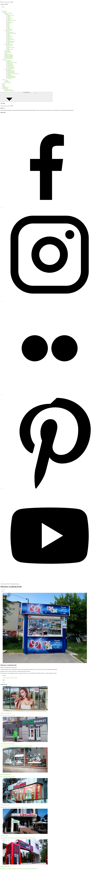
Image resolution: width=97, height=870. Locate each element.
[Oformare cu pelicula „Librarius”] (25, 772)
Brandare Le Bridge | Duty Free (5, 866)
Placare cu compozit (8, 58)
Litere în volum (10, 36)
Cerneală (6, 80)
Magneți (8, 23)
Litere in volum (3, 745)
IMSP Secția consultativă (9, 90)
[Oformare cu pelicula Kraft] (45, 662)
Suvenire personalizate (9, 57)
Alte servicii (9, 78)
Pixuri (6, 53)
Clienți (4, 85)
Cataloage (9, 19)
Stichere (8, 28)
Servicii (4, 59)
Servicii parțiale (7, 60)
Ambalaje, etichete (10, 15)
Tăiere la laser (9, 61)
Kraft (4, 682)
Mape (8, 24)
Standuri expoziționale (9, 56)
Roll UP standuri (8, 82)
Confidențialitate (6, 87)
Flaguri (8, 34)
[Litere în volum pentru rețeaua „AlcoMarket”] (25, 741)
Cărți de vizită (9, 18)
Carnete (8, 17)
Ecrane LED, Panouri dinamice (12, 73)
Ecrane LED (7, 81)
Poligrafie (6, 14)
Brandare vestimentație (9, 55)
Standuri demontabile (11, 41)
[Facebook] (50, 207)
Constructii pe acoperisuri (11, 868)
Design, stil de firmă (8, 13)
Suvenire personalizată (11, 77)
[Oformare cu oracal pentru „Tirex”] (25, 710)
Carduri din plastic (8, 52)
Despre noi (5, 11)
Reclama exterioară (8, 30)
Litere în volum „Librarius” (4, 805)
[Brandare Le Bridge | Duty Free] (25, 864)
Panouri (8, 37)
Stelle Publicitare (10, 42)
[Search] (12, 2)
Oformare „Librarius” (4, 835)
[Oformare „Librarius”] (25, 833)
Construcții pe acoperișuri (11, 33)
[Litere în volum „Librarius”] (25, 802)
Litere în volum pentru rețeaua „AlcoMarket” (7, 743)
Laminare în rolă (10, 66)
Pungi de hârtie (7, 51)
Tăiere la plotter (10, 64)
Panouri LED (9, 38)
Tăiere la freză (9, 63)
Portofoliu (4, 12)
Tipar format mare (10, 65)
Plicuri (8, 26)
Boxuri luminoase (10, 32)
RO (3, 6)
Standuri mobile (10, 49)
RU (3, 7)
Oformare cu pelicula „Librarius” (5, 774)
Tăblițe (8, 43)
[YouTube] (50, 582)
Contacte (4, 86)
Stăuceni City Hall (8, 89)
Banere (8, 31)
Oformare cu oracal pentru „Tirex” (6, 713)
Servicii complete (8, 69)
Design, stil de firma (10, 837)
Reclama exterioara (13, 677)
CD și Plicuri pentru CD (11, 20)
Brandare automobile (8, 54)
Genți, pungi (7, 50)
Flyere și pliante (10, 22)
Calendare (9, 16)
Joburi (4, 83)
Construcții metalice (10, 68)
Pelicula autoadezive (6, 677)
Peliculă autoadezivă (10, 39)
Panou (8, 46)
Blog (3, 84)
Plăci (8, 48)
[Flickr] (50, 394)
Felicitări (8, 21)
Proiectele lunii (5, 88)
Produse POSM (10, 75)
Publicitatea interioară (9, 44)
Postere (8, 27)
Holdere (8, 35)
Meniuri (8, 25)
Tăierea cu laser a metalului (12, 62)
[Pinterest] (50, 488)
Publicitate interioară (10, 72)
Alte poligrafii (9, 29)
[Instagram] (50, 301)
